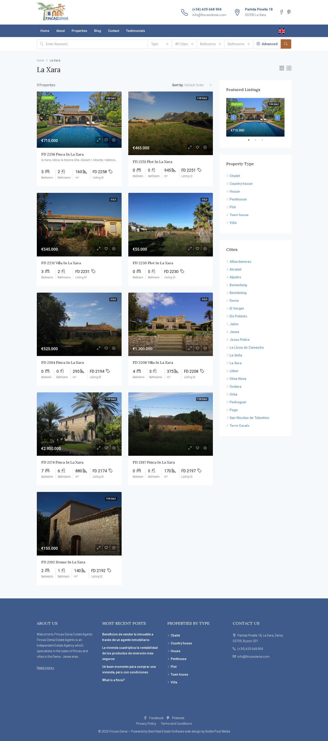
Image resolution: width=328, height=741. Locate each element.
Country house (241, 184)
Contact (113, 31)
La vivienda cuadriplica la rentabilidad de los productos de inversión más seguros (130, 653)
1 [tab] (251, 140)
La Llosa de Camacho (247, 348)
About (60, 31)
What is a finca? (113, 680)
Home (44, 31)
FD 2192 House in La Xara (63, 562)
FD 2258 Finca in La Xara (62, 154)
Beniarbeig (238, 285)
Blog (97, 31)
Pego (234, 410)
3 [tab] (264, 140)
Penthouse (238, 199)
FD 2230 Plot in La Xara (153, 263)
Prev (233, 117)
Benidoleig (238, 293)
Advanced (269, 44)
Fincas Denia (118, 731)
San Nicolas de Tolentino (249, 418)
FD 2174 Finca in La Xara (62, 462)
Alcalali (235, 269)
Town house (239, 215)
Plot (233, 207)
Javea (234, 332)
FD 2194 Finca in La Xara (62, 362)
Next (277, 117)
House (235, 191)
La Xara (236, 363)
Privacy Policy (146, 723)
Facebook (156, 718)
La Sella (236, 355)
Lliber (234, 371)
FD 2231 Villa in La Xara (61, 263)
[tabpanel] (255, 117)
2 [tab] (257, 140)
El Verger (237, 308)
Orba (233, 394)
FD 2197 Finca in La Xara (154, 462)
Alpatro (235, 277)
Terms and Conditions (176, 723)
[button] (159, 44)
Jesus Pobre (240, 340)
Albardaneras (240, 262)
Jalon (234, 324)
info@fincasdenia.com (209, 15)
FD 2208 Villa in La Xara (153, 362)
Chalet (235, 176)
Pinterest (177, 718)
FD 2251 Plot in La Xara (152, 161)
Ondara (235, 387)
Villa (233, 223)
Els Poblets (238, 316)
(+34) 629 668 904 (207, 9)
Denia (234, 301)
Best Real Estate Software (166, 731)
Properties (79, 31)
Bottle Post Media (218, 731)
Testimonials (135, 31)
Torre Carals (239, 426)
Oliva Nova (238, 379)
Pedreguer (238, 402)
